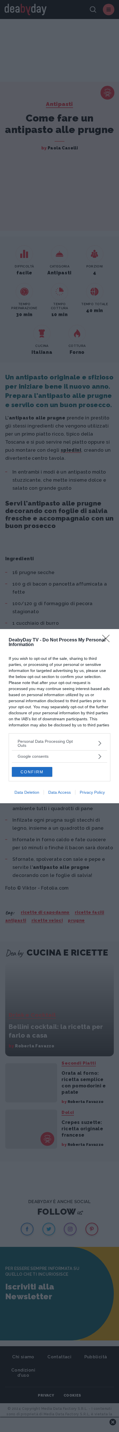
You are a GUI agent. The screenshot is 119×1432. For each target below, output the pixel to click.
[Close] (107, 640)
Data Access (59, 792)
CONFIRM (32, 772)
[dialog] (59, 716)
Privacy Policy (92, 792)
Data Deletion (26, 792)
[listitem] (59, 743)
